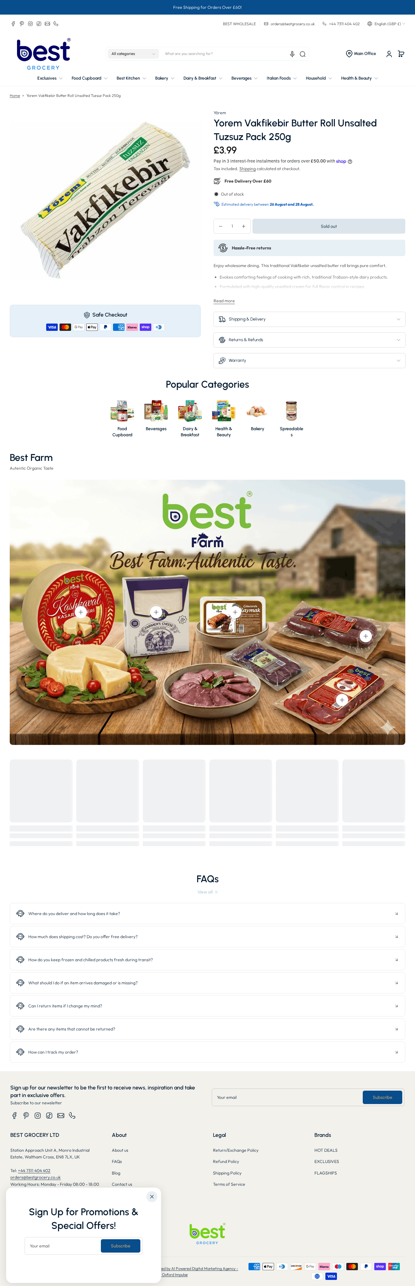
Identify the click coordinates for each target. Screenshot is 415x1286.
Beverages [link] (156, 428)
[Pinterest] (22, 23)
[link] (207, 892)
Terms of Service (229, 1184)
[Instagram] (30, 23)
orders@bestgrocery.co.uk (35, 1177)
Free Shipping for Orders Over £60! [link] (207, 7)
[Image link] (122, 420)
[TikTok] (39, 23)
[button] (386, 24)
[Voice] (292, 54)
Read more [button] (224, 300)
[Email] (47, 23)
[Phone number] (56, 23)
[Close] (151, 1196)
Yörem (220, 112)
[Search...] (302, 54)
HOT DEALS (326, 1150)
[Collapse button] (207, 913)
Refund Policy (226, 1161)
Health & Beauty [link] (223, 431)
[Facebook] (13, 23)
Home (15, 95)
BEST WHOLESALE (239, 23)
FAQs (117, 1161)
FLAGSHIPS (325, 1173)
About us (120, 1150)
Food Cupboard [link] (122, 431)
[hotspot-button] (81, 612)
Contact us (122, 1184)
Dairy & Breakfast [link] (190, 431)
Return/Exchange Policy (236, 1150)
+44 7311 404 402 (34, 1170)
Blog (116, 1173)
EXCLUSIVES (326, 1161)
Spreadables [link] (291, 431)
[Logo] (43, 53)
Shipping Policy (227, 1173)
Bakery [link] (257, 428)
